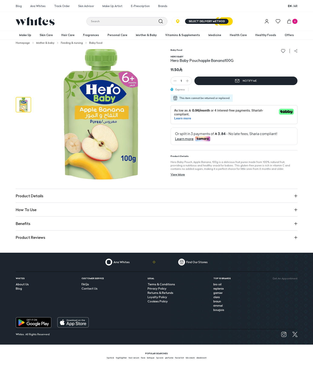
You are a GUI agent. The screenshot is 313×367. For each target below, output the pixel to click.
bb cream (190, 357)
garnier (218, 293)
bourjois (218, 310)
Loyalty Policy (157, 297)
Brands (162, 6)
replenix (218, 288)
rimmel (218, 305)
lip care (159, 357)
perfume (169, 357)
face (143, 357)
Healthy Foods (265, 35)
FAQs (85, 284)
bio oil (217, 284)
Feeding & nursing (72, 43)
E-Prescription (140, 6)
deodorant (202, 357)
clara (216, 297)
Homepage (23, 43)
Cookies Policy (158, 301)
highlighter (121, 357)
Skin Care (46, 35)
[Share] (295, 51)
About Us (22, 284)
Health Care (238, 35)
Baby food (95, 43)
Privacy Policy (157, 288)
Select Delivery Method (207, 21)
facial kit (179, 357)
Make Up (25, 35)
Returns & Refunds (160, 293)
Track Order (62, 6)
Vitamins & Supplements (182, 35)
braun (217, 301)
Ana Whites (38, 6)
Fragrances (91, 35)
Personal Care (117, 35)
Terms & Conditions (161, 284)
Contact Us (90, 288)
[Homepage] (35, 21)
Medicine (214, 35)
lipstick (110, 357)
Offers (289, 35)
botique (150, 357)
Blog (19, 6)
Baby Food (176, 50)
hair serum (134, 357)
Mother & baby (45, 43)
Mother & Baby (146, 35)
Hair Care (68, 35)
